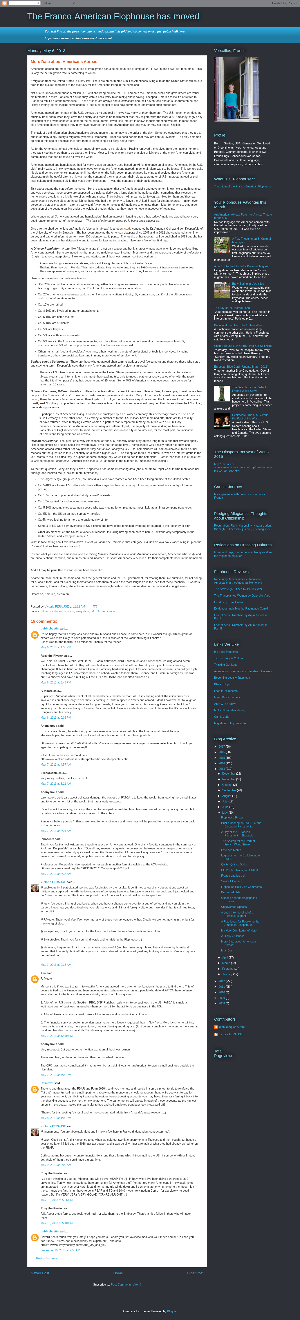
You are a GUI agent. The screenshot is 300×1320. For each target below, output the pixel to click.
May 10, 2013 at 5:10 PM (57, 1223)
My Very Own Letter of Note (239, 930)
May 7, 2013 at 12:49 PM (57, 1036)
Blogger (172, 1311)
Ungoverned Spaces (234, 906)
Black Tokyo (222, 684)
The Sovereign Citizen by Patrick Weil (238, 589)
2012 (222, 981)
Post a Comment (47, 1258)
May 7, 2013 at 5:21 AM (56, 783)
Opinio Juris (221, 716)
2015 (222, 757)
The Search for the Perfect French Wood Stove (249, 389)
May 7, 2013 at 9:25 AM (56, 964)
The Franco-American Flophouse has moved (113, 16)
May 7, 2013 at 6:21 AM (56, 831)
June (225, 807)
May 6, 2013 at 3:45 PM (56, 682)
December (229, 773)
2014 (222, 763)
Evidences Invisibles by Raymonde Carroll (241, 608)
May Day (227, 950)
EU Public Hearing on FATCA (239, 870)
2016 (222, 752)
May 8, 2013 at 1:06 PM (56, 1118)
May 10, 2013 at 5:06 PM (57, 1200)
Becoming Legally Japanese (232, 677)
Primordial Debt (231, 892)
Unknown (47, 1083)
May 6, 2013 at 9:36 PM (56, 717)
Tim (43, 973)
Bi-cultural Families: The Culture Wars (238, 325)
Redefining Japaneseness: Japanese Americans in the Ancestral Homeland (238, 580)
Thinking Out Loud (225, 664)
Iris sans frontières (226, 651)
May (225, 812)
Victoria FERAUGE (53, 882)
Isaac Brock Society (227, 697)
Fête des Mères (231, 850)
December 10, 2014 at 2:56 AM (60, 1250)
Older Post (195, 1273)
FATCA (95, 611)
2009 (222, 998)
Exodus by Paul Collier (228, 602)
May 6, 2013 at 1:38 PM (56, 647)
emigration (82, 611)
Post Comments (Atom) (126, 1284)
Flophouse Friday (232, 817)
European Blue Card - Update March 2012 (240, 366)
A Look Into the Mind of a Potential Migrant (241, 266)
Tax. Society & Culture (228, 658)
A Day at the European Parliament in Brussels (237, 833)
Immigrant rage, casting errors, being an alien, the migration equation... (243, 554)
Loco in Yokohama (226, 690)
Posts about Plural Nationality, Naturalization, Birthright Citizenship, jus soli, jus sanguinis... (243, 527)
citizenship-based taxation (57, 611)
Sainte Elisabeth (231, 881)
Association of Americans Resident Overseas (243, 671)
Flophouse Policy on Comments (241, 886)
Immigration (108, 611)
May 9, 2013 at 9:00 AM (56, 1165)
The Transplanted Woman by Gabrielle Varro (242, 595)
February (228, 968)
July (225, 801)
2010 (222, 992)
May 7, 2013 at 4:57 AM (56, 764)
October (227, 784)
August (227, 796)
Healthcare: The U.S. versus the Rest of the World (250, 416)
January (227, 974)
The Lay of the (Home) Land (232, 307)
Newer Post (40, 1273)
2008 (222, 1003)
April (225, 957)
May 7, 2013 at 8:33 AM (56, 874)
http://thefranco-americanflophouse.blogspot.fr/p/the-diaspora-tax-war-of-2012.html (243, 467)
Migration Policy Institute (230, 723)
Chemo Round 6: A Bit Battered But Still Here (243, 345)
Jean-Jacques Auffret (232, 1027)
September (229, 790)
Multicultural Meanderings (230, 710)
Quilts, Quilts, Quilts (234, 864)
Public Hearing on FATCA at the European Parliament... (241, 824)
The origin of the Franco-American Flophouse (242, 186)
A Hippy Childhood (232, 936)
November (229, 779)
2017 (222, 746)
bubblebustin (50, 628)
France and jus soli (233, 875)
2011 (222, 986)
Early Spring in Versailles (248, 283)
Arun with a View (224, 703)
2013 (222, 768)
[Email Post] (95, 606)
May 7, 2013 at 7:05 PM (56, 1075)
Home (118, 1273)
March (226, 963)
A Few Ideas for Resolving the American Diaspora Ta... (240, 923)
